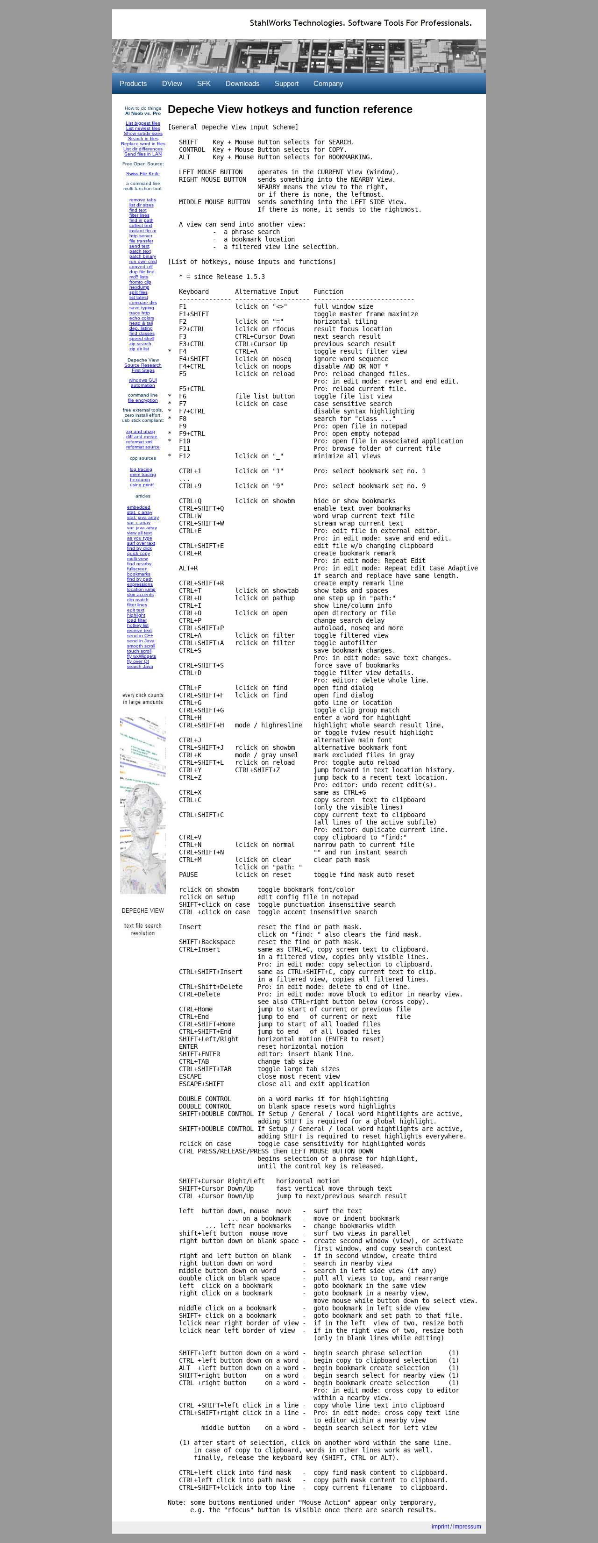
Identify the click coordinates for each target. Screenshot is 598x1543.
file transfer (141, 240)
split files (138, 292)
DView (172, 83)
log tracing (141, 469)
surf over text (141, 543)
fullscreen (137, 568)
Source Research (143, 365)
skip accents (140, 594)
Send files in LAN (143, 153)
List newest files (143, 128)
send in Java (141, 640)
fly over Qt (138, 661)
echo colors (141, 317)
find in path (141, 220)
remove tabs (142, 199)
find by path (140, 579)
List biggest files (143, 123)
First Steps (143, 370)
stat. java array (143, 517)
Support (287, 83)
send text (139, 246)
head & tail (141, 323)
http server (140, 235)
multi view (137, 558)
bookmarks (138, 573)
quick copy (138, 553)
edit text (135, 609)
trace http (139, 312)
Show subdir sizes (143, 133)
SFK (204, 83)
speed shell (141, 338)
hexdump (139, 287)
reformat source (143, 446)
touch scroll (139, 651)
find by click (139, 548)
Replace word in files (143, 143)
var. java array (142, 527)
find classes (142, 333)
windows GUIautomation (143, 382)
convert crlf (141, 266)
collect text (140, 225)
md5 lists (138, 276)
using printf (142, 484)
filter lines (139, 215)
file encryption (143, 400)
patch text (140, 251)
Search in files (143, 138)
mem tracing (143, 474)
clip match (138, 599)
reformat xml (139, 441)
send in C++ (140, 635)
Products (133, 83)
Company (328, 83)
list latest (138, 297)
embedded (138, 507)
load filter (137, 620)
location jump (141, 589)
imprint (440, 1526)
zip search (140, 343)
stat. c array (139, 512)
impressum (467, 1526)
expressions (140, 584)
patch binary (142, 256)
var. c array (138, 522)
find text (138, 210)
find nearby (139, 563)
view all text (139, 532)
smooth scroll (141, 645)
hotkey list (138, 625)
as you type (139, 537)
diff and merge (141, 436)
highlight (136, 615)
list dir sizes (141, 204)
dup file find (142, 271)
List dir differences (143, 148)
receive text (139, 630)
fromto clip (140, 281)
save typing (141, 307)
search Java (140, 666)
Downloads (243, 83)
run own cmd (143, 261)
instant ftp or (143, 230)
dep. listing (141, 328)
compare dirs (143, 302)
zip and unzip (140, 431)
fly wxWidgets (141, 656)
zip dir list (139, 348)
